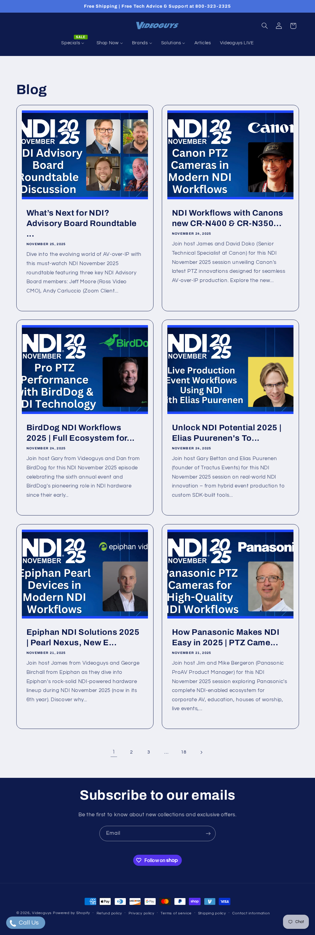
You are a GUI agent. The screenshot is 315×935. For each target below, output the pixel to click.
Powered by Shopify (71, 913)
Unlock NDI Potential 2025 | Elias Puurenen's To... (227, 433)
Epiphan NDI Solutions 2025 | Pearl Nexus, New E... (82, 637)
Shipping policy (212, 913)
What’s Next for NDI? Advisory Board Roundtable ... (81, 223)
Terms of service (176, 913)
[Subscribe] (208, 833)
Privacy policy (141, 913)
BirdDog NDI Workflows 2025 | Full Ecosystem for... (80, 433)
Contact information (251, 913)
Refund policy (109, 913)
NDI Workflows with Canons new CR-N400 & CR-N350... (228, 218)
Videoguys (42, 913)
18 (183, 752)
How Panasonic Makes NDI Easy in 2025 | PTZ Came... (226, 637)
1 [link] (113, 752)
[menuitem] (74, 43)
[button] (264, 26)
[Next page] (201, 752)
